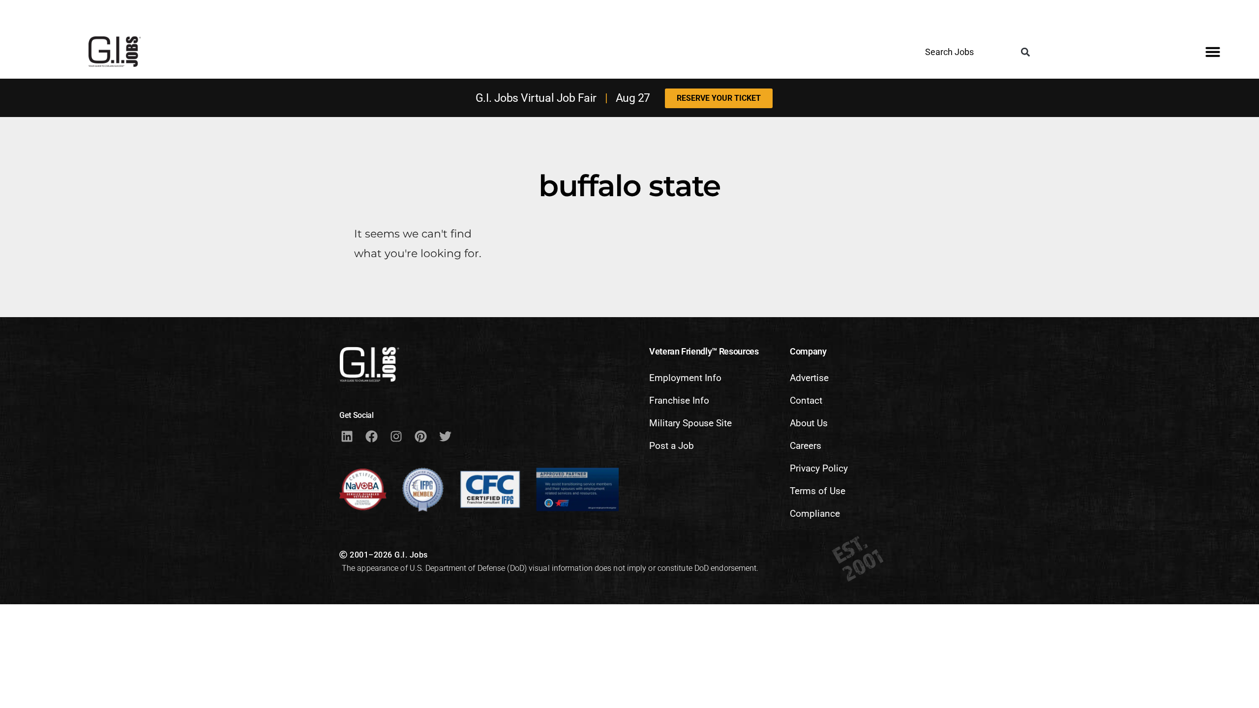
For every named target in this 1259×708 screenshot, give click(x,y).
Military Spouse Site (690, 423)
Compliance (815, 513)
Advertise (809, 378)
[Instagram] (396, 436)
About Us (809, 423)
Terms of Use (817, 491)
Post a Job (671, 445)
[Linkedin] (346, 436)
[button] (1025, 52)
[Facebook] (371, 436)
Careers (805, 445)
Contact (806, 400)
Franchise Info (679, 400)
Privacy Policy (819, 468)
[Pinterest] (420, 436)
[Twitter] (445, 436)
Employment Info (685, 378)
